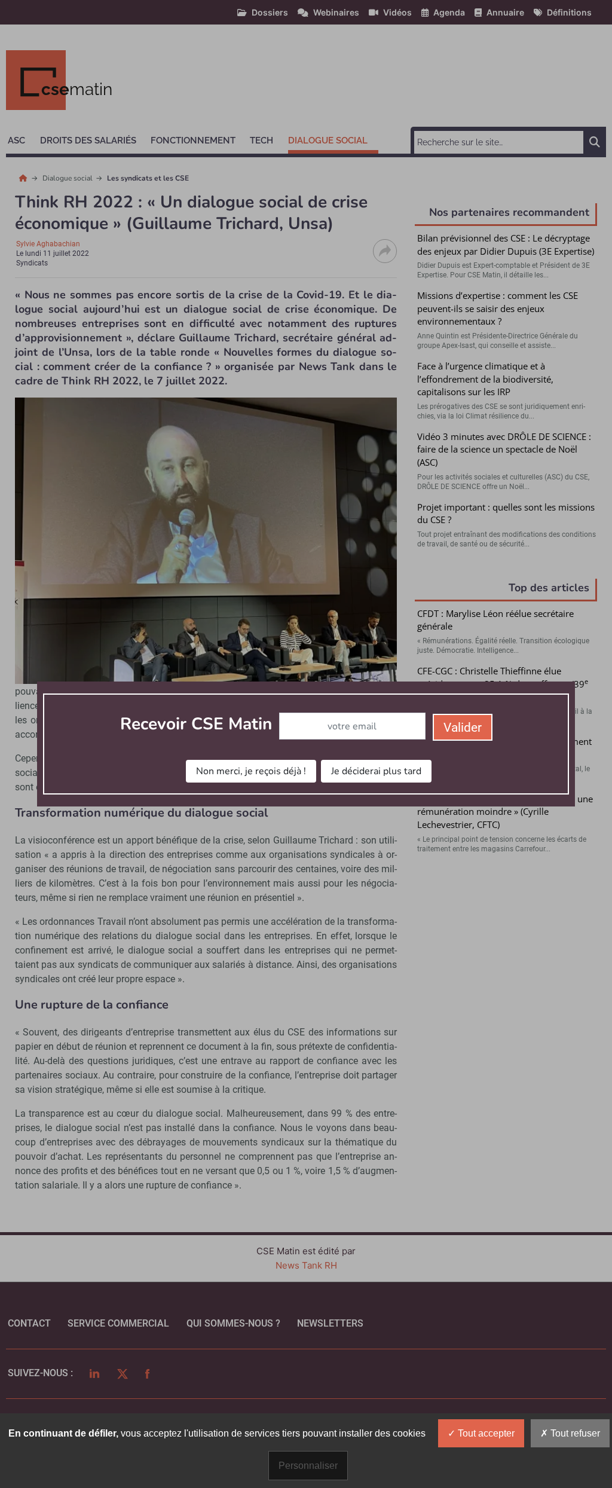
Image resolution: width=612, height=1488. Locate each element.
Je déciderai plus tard (376, 771)
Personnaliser (308, 1465)
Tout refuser (574, 1433)
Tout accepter (485, 1433)
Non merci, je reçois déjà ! (251, 771)
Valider (462, 727)
